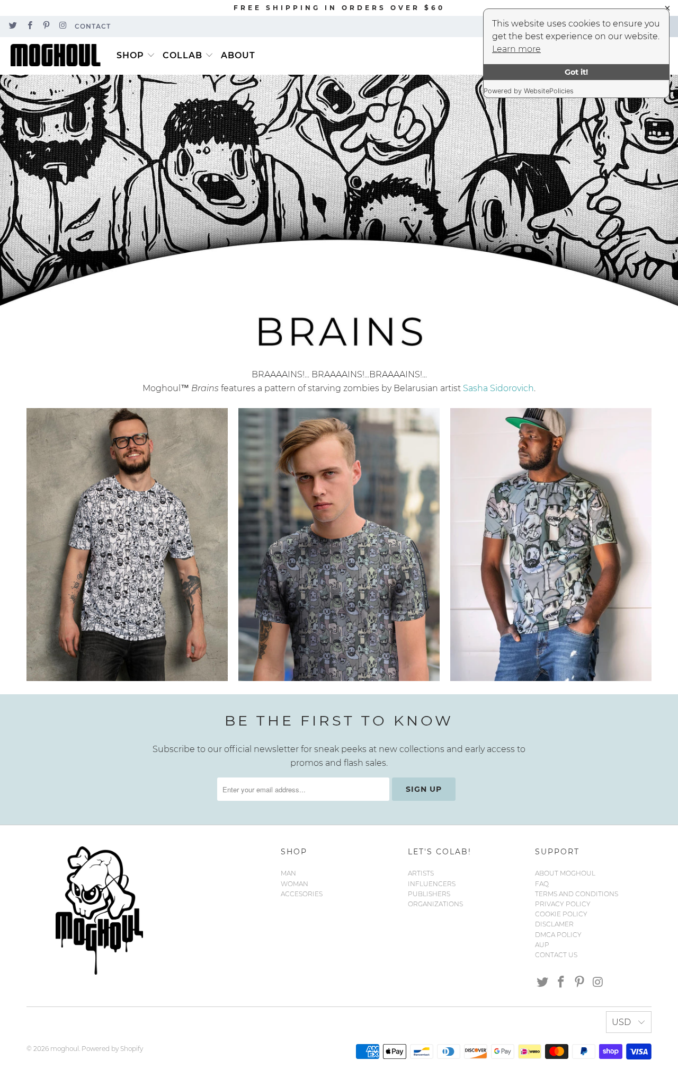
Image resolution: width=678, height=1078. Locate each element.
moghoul (64, 1049)
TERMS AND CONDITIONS (576, 894)
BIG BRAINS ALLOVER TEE (551, 545)
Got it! (576, 72)
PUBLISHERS (429, 894)
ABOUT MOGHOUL (565, 873)
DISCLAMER (554, 924)
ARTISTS (421, 873)
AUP (542, 945)
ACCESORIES (302, 894)
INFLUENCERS (432, 884)
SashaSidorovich (498, 388)
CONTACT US (556, 955)
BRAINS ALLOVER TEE (339, 545)
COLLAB (182, 55)
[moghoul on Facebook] (28, 26)
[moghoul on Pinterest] (45, 26)
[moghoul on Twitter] (12, 26)
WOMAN (294, 884)
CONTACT (93, 26)
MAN (288, 873)
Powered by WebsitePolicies (529, 91)
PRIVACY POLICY (563, 904)
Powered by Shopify (112, 1049)
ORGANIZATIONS (435, 904)
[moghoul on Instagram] (62, 26)
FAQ (542, 884)
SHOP (130, 55)
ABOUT (238, 55)
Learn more (516, 49)
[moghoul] (58, 55)
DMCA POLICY (558, 935)
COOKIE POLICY (561, 914)
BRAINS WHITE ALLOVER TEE (127, 545)
